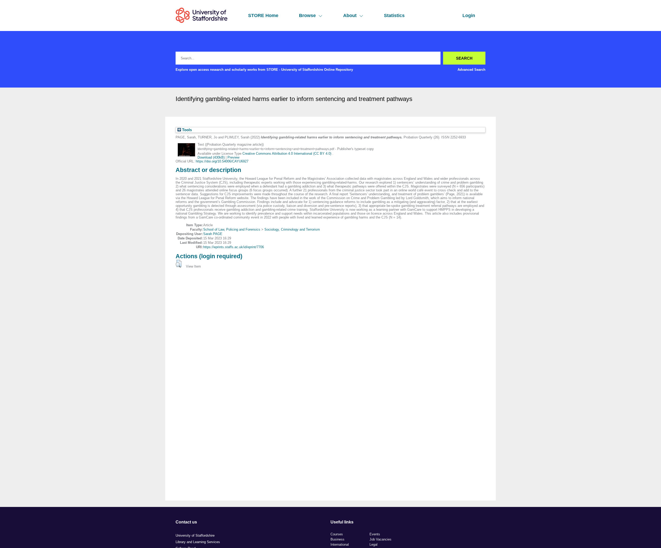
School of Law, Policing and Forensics (231, 229)
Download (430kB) (211, 157)
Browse (307, 15)
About (350, 15)
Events (374, 534)
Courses (336, 534)
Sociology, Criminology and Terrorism (292, 229)
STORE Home (263, 15)
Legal (373, 544)
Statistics (394, 15)
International (339, 544)
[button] (179, 264)
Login (468, 15)
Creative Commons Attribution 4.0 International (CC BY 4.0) (287, 153)
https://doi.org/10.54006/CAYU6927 (222, 161)
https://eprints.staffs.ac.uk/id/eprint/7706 (233, 247)
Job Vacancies (380, 539)
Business (337, 539)
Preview (233, 157)
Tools (186, 130)
